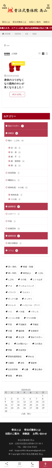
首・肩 (15, 152)
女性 (22, 363)
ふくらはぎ (37, 279)
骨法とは (6, 22)
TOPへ (45, 466)
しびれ (11, 279)
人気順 (14, 53)
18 (18, 405)
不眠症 (36, 324)
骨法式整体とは (19, 22)
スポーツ (13, 214)
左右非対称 (13, 369)
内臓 (10, 337)
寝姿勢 (34, 363)
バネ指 (21, 311)
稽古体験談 (19, 63)
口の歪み (38, 343)
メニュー (19, 466)
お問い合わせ (40, 433)
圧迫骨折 (22, 350)
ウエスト (26, 292)
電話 (32, 466)
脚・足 (15, 165)
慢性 (20, 375)
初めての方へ (15, 126)
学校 (11, 221)
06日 (34, 34)
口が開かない (22, 343)
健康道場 (13, 236)
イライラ (12, 292)
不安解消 (22, 324)
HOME (8, 34)
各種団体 (14, 228)
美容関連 (13, 173)
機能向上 (13, 180)
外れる (31, 356)
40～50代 (12, 273)
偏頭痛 (21, 331)
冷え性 (21, 337)
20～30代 (12, 266)
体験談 (46, 22)
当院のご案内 (35, 22)
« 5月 (23, 414)
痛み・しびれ (15, 140)
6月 (26, 34)
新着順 (7, 53)
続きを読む (17, 94)
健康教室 (14, 206)
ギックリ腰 (13, 299)
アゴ (10, 286)
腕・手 (15, 156)
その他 (15, 199)
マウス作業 (31, 318)
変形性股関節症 (15, 356)
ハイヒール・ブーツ (31, 305)
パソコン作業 (14, 318)
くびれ (40, 273)
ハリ (10, 311)
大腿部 (11, 363)
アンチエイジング (26, 286)
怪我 (10, 375)
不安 (10, 324)
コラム (13, 250)
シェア (6, 466)
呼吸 (10, 350)
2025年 (18, 34)
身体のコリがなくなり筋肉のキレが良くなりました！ (14, 83)
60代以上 (27, 273)
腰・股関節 (17, 161)
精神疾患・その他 (17, 187)
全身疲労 (35, 331)
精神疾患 (16, 195)
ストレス (12, 305)
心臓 (26, 369)
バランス (35, 311)
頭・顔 (15, 148)
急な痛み (38, 369)
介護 (10, 331)
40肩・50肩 (28, 266)
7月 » (29, 414)
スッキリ (28, 299)
